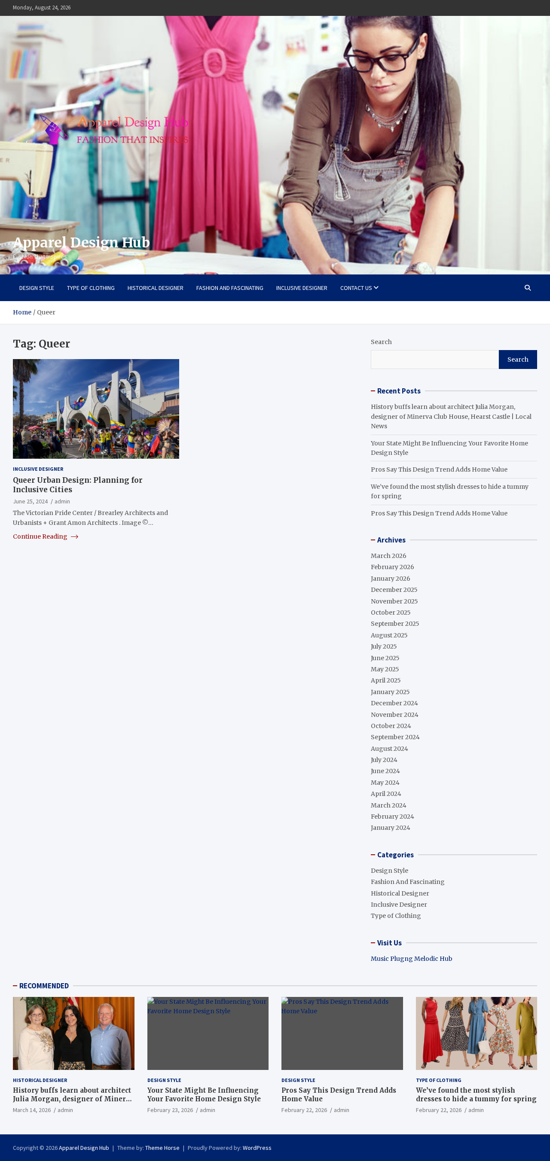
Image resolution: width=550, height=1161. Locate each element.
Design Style (36, 288)
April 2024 (386, 794)
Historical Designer (155, 288)
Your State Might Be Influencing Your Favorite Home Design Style (204, 1094)
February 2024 (392, 816)
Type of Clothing (91, 288)
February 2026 (392, 567)
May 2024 (385, 782)
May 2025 (385, 669)
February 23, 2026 (170, 1110)
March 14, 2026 (32, 1110)
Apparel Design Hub (81, 242)
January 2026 (390, 578)
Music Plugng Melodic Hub (411, 959)
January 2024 (390, 828)
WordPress (257, 1148)
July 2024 (384, 760)
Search (381, 342)
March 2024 (388, 805)
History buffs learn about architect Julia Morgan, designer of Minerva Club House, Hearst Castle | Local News (451, 416)
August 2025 (389, 635)
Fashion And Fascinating (229, 288)
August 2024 (389, 749)
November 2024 (395, 715)
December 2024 (394, 703)
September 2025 (395, 624)
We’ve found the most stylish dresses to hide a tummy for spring (476, 1094)
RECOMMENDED (44, 985)
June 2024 (385, 771)
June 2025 (385, 658)
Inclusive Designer (301, 288)
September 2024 (395, 737)
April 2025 (386, 680)
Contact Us (356, 288)
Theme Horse (162, 1148)
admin (62, 501)
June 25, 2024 (30, 501)
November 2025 (394, 601)
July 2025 (384, 646)
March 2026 (388, 556)
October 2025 (391, 612)
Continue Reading (41, 536)
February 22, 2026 (304, 1110)
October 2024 (391, 726)
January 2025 (390, 692)
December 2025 (394, 590)
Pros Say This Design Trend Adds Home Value (439, 469)
